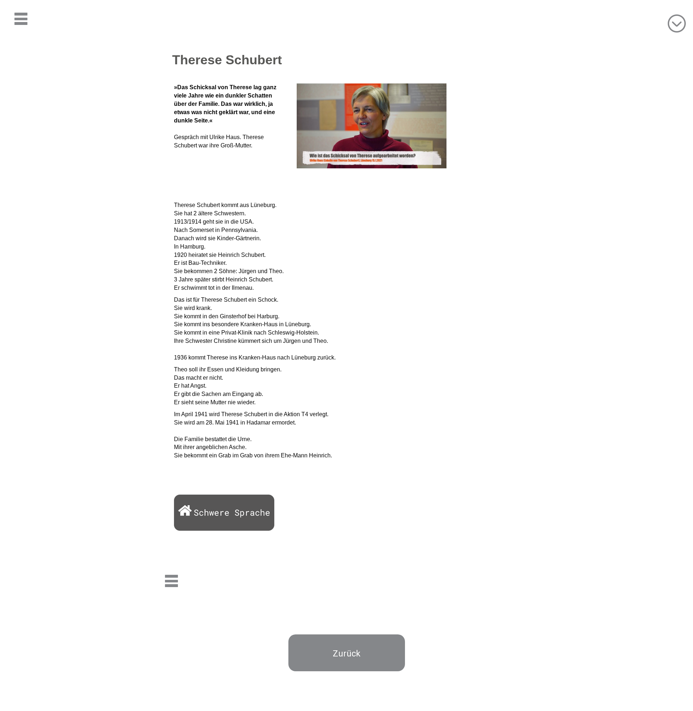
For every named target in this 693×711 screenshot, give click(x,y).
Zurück (347, 653)
